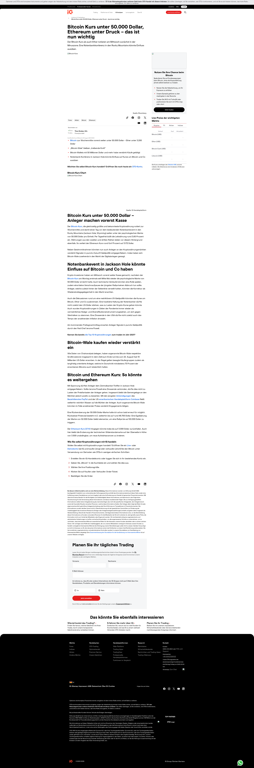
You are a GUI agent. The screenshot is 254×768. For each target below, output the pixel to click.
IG (70, 686)
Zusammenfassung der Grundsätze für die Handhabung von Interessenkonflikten (115, 532)
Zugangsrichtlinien (123, 604)
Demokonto (72, 448)
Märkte (72, 643)
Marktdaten (142, 646)
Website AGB (172, 164)
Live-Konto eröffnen (173, 12)
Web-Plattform (118, 646)
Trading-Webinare (144, 655)
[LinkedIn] (145, 123)
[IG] (70, 12)
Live (129, 445)
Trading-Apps (118, 649)
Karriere (182, 761)
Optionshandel (94, 649)
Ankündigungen (123, 396)
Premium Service (95, 652)
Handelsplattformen (120, 643)
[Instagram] (139, 117)
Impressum (83, 686)
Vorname (75, 561)
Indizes (180, 125)
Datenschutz (96, 686)
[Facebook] (133, 117)
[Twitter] (145, 117)
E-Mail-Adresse (77, 571)
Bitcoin (84, 120)
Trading (95, 12)
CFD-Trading (93, 646)
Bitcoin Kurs (76, 226)
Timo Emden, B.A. (81, 131)
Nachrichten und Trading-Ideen (149, 652)
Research (141, 643)
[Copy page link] (126, 117)
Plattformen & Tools (107, 12)
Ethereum (92, 120)
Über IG (139, 12)
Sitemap (75, 686)
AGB (89, 686)
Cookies (112, 686)
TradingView (117, 652)
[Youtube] (139, 123)
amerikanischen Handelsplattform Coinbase (119, 399)
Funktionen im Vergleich (122, 660)
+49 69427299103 (169, 656)
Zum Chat (173, 669)
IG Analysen (119, 12)
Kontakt (166, 643)
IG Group (168, 761)
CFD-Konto (137, 166)
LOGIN (184, 6)
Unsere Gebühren (95, 655)
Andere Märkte (74, 655)
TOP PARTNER (170, 717)
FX (164, 125)
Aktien (77, 120)
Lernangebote (130, 12)
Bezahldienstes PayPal (77, 399)
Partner (175, 761)
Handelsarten (94, 643)
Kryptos (156, 125)
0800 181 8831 (168, 649)
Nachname (112, 561)
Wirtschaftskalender (145, 649)
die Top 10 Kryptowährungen (98, 334)
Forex (70, 120)
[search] (185, 12)
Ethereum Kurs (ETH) (80, 429)
